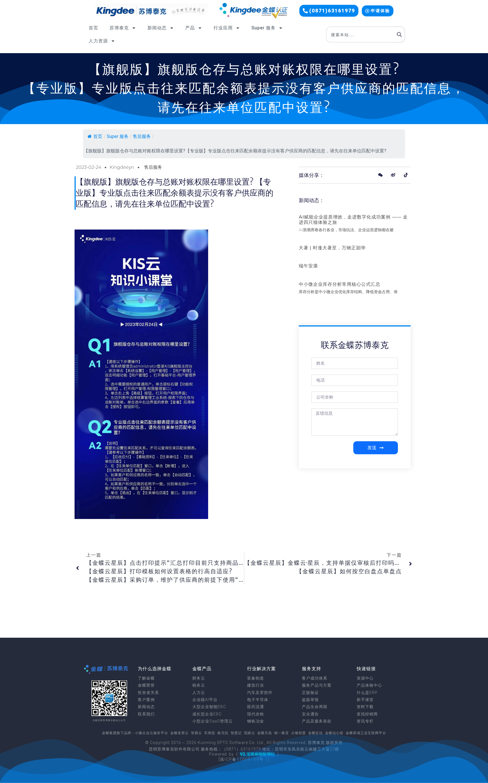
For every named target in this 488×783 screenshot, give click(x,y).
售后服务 (142, 136)
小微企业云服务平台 (151, 733)
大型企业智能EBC (209, 706)
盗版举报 (310, 699)
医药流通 (255, 706)
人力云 (198, 692)
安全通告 (310, 714)
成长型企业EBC (207, 714)
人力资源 (98, 41)
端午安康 (308, 266)
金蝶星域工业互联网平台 (366, 733)
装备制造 (255, 678)
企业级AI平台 (204, 699)
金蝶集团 (109, 733)
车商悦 (209, 733)
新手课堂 (365, 699)
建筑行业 (255, 685)
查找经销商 (367, 714)
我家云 (249, 733)
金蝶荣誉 (146, 685)
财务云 (198, 678)
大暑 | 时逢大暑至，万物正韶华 (332, 247)
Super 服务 (263, 28)
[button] (328, 11)
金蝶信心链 (334, 733)
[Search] (399, 34)
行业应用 (223, 28)
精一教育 (281, 733)
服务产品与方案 (317, 685)
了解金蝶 (146, 678)
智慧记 (236, 733)
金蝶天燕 (264, 733)
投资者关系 (148, 692)
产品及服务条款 (317, 721)
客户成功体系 (314, 678)
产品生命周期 (314, 706)
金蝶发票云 (179, 733)
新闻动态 (157, 28)
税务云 (198, 685)
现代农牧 (255, 714)
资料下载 (365, 706)
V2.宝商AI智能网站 (257, 754)
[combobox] (360, 34)
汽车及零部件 (260, 692)
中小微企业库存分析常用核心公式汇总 (339, 284)
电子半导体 (257, 699)
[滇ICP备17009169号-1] (244, 759)
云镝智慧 (298, 733)
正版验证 (310, 692)
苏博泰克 (119, 28)
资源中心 (365, 678)
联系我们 (146, 714)
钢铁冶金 (255, 721)
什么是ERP (367, 692)
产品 (190, 28)
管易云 (196, 733)
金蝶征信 (315, 733)
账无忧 (222, 733)
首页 (93, 28)
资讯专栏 (365, 721)
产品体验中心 (369, 685)
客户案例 (146, 699)
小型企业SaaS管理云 (212, 721)
